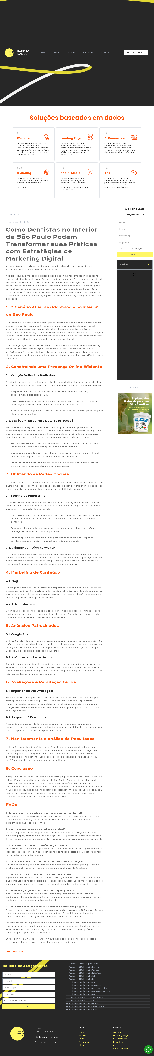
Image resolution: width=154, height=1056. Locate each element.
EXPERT (71, 52)
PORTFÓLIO (88, 52)
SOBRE (56, 52)
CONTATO (107, 52)
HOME (43, 52)
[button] (148, 264)
